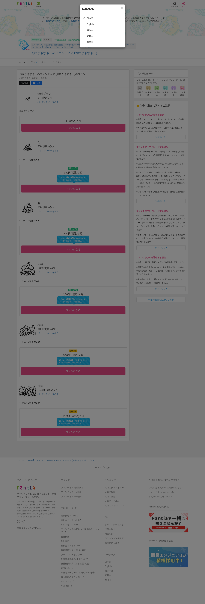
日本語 (90, 18)
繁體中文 (91, 36)
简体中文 (91, 30)
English (90, 24)
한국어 (90, 42)
